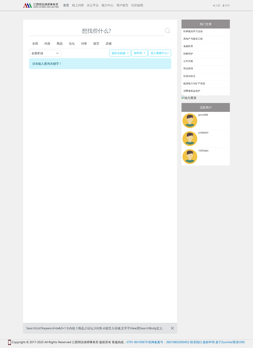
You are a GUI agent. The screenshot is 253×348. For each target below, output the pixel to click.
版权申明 (209, 342)
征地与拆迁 (189, 76)
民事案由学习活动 (193, 31)
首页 (67, 5)
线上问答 (78, 5)
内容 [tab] (47, 43)
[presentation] (35, 43)
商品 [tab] (60, 43)
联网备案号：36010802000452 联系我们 (175, 342)
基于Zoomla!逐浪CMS (230, 342)
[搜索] (167, 31)
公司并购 (188, 61)
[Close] (172, 328)
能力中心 (108, 5)
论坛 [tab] (72, 43)
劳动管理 (188, 68)
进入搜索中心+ (160, 53)
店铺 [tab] (108, 43)
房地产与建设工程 (193, 38)
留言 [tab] (96, 43)
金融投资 (188, 46)
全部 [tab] (35, 43)
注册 (217, 5)
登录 (227, 5)
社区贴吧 (137, 5)
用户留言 (122, 5)
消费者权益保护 (191, 90)
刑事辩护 (188, 53)
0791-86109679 (137, 342)
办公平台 (93, 5)
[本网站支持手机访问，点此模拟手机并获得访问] (9, 342)
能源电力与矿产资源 (194, 83)
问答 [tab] (84, 43)
